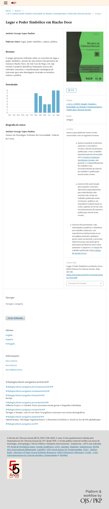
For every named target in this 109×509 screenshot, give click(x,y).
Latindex (65, 446)
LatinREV (41, 449)
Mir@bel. (64, 455)
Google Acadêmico (45, 446)
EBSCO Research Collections (70, 452)
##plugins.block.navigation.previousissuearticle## (29, 386)
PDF (72, 90)
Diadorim (74, 446)
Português (10, 343)
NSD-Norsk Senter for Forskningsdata (64, 449)
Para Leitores (11, 361)
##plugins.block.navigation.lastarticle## (25, 416)
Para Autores (11, 365)
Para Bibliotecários (14, 370)
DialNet (93, 449)
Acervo (18, 11)
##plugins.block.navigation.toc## (22, 424)
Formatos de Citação (77, 283)
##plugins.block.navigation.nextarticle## (25, 409)
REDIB (96, 446)
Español (9, 339)
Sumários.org (86, 446)
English (9, 335)
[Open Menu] (6, 3)
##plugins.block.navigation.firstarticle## (25, 395)
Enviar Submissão (15, 318)
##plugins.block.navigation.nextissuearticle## (28, 391)
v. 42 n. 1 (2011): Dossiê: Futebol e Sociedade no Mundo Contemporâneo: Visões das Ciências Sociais (48, 13)
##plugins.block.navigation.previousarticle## (27, 402)
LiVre (57, 446)
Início (8, 11)
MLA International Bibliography (21, 449)
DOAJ (85, 449)
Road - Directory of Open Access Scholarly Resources (31, 452)
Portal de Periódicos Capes (23, 446)
